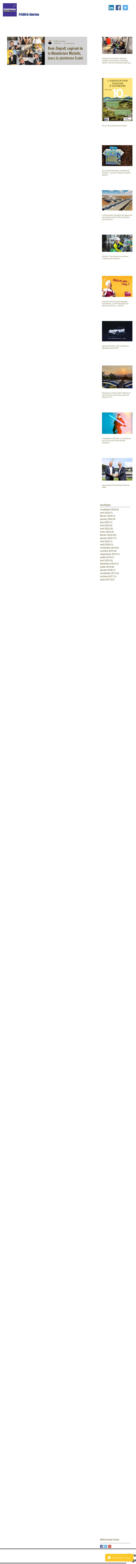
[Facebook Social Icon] (118, 7)
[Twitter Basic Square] (105, 1546)
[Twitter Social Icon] (125, 7)
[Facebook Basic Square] (101, 1546)
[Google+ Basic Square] (109, 1546)
